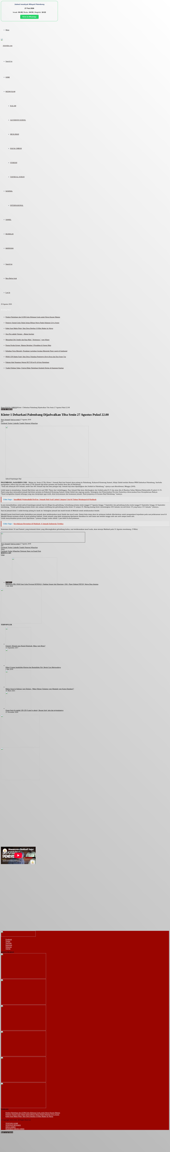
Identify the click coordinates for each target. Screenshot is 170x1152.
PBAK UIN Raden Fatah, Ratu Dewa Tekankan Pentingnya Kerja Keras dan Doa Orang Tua (36, 357)
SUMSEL (8, 219)
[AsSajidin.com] (6, 46)
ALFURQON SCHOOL (18, 120)
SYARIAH (13, 163)
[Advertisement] (85, 389)
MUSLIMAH (14, 134)
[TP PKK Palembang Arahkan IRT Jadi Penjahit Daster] (23, 1030)
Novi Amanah (5, 420)
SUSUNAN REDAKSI (13, 1125)
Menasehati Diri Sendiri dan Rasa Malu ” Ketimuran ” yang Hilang (27, 340)
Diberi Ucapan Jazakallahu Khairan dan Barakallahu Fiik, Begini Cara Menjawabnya (33, 667)
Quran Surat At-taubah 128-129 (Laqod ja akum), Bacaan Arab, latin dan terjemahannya (34, 710)
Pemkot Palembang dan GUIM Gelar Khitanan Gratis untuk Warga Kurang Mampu (33, 317)
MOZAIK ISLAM (10, 91)
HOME (8, 77)
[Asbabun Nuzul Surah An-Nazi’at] (23, 1081)
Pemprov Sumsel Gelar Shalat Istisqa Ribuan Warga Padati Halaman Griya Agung (32, 323)
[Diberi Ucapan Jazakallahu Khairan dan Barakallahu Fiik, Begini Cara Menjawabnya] (18, 665)
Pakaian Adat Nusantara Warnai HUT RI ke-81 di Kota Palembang (27, 362)
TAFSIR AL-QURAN (17, 177)
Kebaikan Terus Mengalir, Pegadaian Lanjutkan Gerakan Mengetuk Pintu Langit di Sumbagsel (36, 351)
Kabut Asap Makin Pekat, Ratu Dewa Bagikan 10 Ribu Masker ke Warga (29, 328)
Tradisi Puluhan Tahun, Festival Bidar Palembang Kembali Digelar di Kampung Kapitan (35, 368)
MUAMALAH (10, 234)
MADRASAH (10, 248)
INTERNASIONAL (16, 205)
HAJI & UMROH (16, 148)
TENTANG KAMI (12, 1123)
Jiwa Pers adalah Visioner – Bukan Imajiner (20, 334)
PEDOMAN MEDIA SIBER (15, 1129)
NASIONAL (9, 191)
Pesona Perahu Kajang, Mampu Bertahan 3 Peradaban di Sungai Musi (28, 345)
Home (3, 407)
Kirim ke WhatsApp (29, 17)
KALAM (13, 106)
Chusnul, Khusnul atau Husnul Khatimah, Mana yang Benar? (25, 646)
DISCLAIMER (10, 1127)
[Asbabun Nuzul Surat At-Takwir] (23, 1107)
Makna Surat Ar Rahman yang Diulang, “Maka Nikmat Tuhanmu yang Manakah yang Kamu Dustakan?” (40, 689)
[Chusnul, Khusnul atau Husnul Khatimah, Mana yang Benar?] (18, 644)
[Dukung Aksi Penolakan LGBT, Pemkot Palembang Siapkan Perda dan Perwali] (23, 978)
